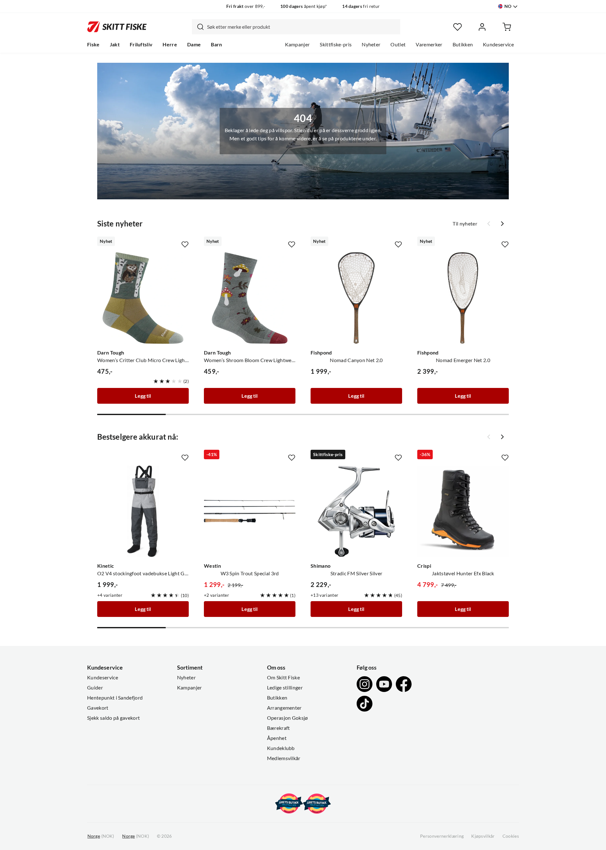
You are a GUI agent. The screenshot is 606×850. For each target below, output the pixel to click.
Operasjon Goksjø (287, 718)
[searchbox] (302, 27)
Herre (170, 44)
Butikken (463, 44)
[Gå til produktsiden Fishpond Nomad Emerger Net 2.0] (463, 298)
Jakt (115, 44)
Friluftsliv (141, 44)
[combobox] (296, 26)
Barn (216, 44)
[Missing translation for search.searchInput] (198, 27)
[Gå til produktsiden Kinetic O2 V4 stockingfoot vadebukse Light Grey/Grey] (143, 511)
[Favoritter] (457, 27)
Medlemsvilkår (283, 758)
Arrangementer (284, 708)
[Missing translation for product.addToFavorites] (185, 244)
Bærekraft (278, 728)
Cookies (510, 836)
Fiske (93, 44)
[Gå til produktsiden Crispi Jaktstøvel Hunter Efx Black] (463, 511)
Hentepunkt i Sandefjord (115, 698)
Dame (194, 44)
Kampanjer (297, 44)
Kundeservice (498, 44)
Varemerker (429, 44)
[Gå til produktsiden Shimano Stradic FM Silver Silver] (356, 511)
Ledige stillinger (285, 687)
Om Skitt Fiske (283, 677)
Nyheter (371, 44)
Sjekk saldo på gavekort (113, 718)
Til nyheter (465, 223)
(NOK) (100, 836)
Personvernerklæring (442, 836)
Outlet (398, 44)
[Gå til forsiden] (117, 26)
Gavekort (98, 708)
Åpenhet (277, 738)
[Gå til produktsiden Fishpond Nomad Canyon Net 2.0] (356, 298)
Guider (95, 687)
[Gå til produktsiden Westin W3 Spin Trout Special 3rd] (249, 511)
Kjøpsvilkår (483, 836)
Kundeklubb (281, 748)
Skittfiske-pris (336, 44)
